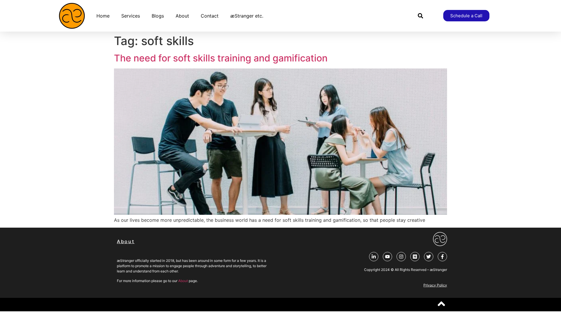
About (182, 16)
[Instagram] (401, 256)
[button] (420, 15)
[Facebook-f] (442, 256)
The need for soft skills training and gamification (221, 58)
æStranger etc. (246, 16)
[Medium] (415, 256)
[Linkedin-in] (373, 256)
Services (130, 16)
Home (103, 16)
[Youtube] (387, 256)
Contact (210, 16)
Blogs (158, 16)
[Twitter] (428, 256)
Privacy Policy (435, 285)
